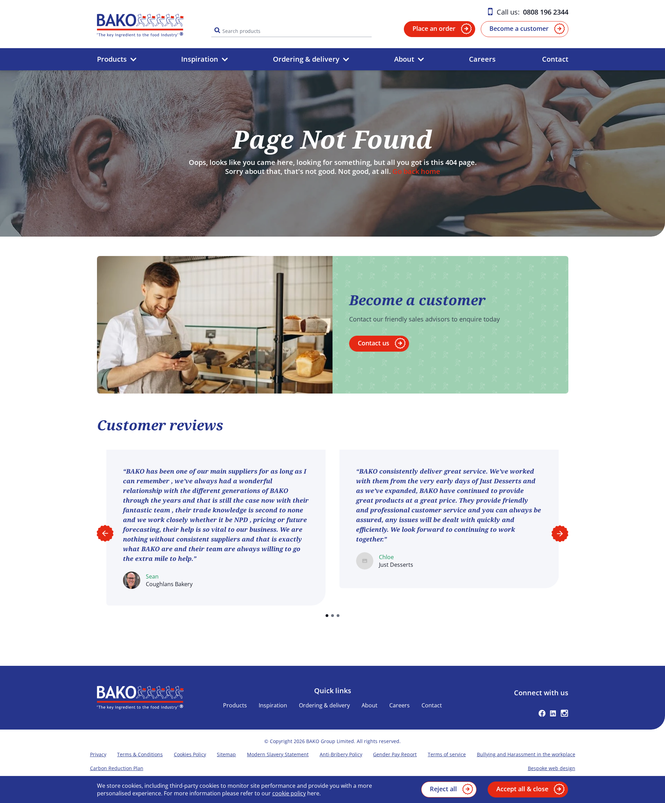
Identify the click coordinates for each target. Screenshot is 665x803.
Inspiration (199, 59)
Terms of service (447, 754)
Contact (555, 59)
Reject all (443, 789)
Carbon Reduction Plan (116, 768)
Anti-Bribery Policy (341, 754)
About (404, 59)
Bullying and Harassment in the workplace (526, 754)
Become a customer (519, 28)
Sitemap (226, 754)
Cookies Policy (190, 754)
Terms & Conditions (140, 754)
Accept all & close (522, 789)
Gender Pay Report (395, 754)
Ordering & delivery (306, 59)
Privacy (98, 754)
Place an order (434, 28)
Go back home (416, 171)
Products (112, 59)
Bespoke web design (551, 768)
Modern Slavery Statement (278, 754)
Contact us (373, 343)
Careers (482, 59)
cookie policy (289, 793)
